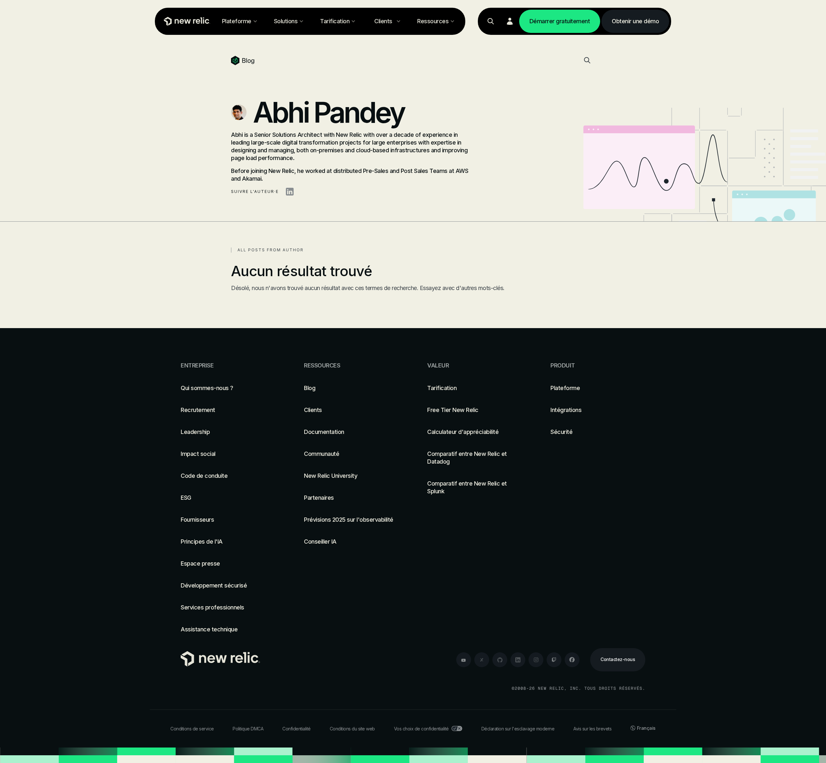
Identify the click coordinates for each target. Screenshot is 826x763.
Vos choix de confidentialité (421, 728)
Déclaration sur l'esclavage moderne (518, 728)
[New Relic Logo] (185, 21)
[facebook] (572, 660)
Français (646, 728)
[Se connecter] (509, 21)
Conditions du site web (352, 728)
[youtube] (463, 660)
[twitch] (554, 660)
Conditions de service (192, 728)
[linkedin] (518, 660)
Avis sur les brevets (592, 728)
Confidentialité (296, 728)
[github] (500, 660)
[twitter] (481, 660)
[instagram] (536, 660)
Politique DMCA (248, 728)
